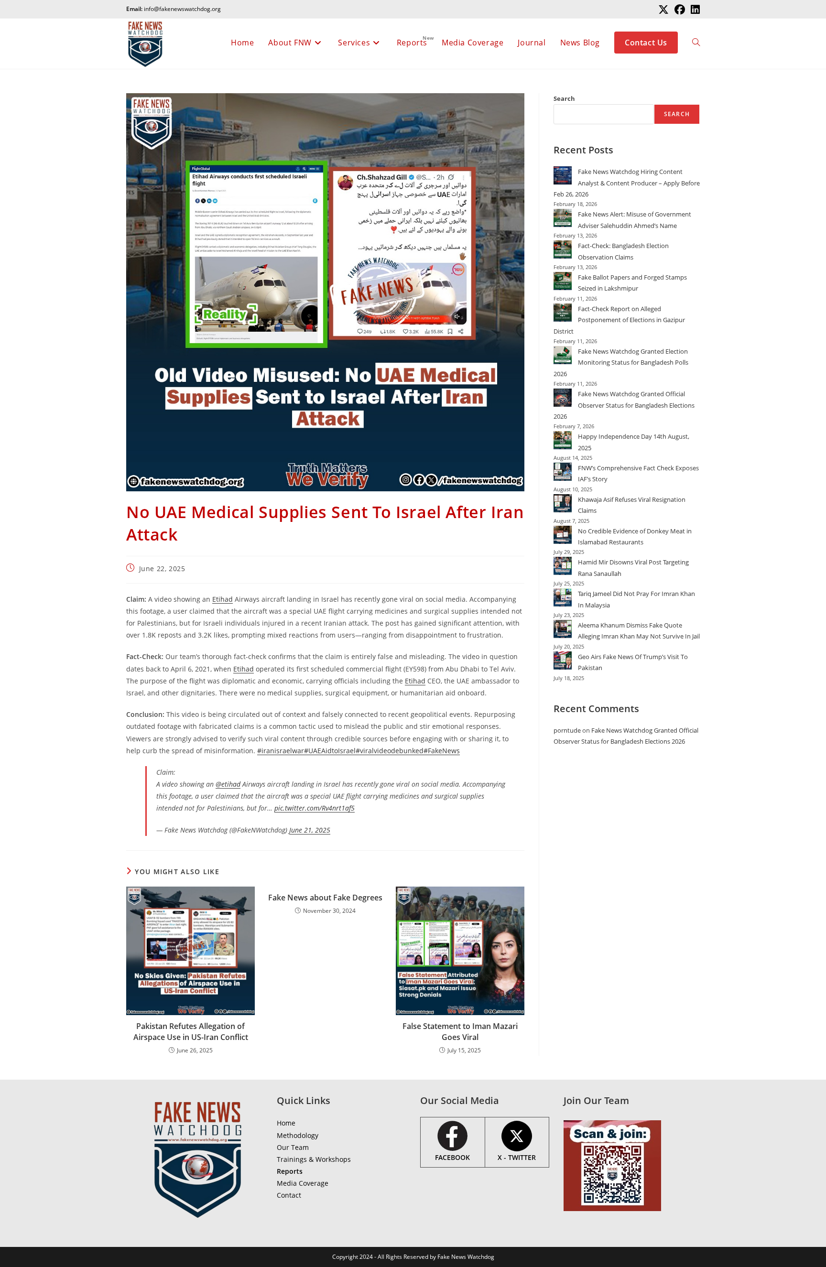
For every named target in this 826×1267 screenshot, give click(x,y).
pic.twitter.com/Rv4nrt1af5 (314, 807)
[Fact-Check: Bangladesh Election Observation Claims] (563, 249)
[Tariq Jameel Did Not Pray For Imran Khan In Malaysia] (563, 597)
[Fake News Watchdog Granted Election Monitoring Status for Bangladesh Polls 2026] (563, 355)
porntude (567, 730)
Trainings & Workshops (314, 1159)
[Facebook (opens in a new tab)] (680, 9)
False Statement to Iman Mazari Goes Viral (460, 1031)
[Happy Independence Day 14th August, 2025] (563, 440)
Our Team (293, 1147)
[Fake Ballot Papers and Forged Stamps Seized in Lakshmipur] (563, 281)
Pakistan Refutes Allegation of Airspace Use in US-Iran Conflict (190, 1031)
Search (564, 98)
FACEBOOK (452, 1157)
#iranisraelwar (280, 750)
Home (286, 1122)
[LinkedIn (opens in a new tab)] (694, 9)
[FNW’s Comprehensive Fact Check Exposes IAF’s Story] (563, 472)
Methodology (297, 1135)
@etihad (228, 784)
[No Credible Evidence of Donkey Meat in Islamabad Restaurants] (563, 535)
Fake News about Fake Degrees (325, 897)
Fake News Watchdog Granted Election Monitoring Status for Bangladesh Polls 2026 (621, 362)
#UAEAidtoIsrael (330, 750)
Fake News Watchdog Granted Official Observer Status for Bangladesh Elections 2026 (624, 405)
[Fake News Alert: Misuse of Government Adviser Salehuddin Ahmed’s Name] (563, 218)
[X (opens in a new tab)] (663, 9)
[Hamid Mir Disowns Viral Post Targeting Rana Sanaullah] (563, 566)
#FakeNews (442, 750)
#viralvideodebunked (390, 750)
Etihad (222, 599)
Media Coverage (302, 1183)
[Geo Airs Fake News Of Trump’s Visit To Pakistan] (563, 660)
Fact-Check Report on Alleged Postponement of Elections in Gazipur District (619, 320)
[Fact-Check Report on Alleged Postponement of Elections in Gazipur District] (563, 312)
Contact (289, 1195)
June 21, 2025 (309, 829)
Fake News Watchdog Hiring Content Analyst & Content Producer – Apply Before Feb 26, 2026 (627, 182)
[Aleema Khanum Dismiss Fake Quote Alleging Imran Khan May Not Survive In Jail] (563, 629)
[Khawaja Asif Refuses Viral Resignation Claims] (563, 503)
